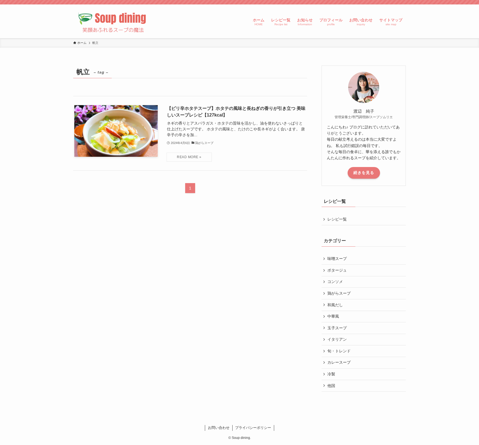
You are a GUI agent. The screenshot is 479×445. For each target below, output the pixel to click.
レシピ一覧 (337, 219)
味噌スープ (337, 258)
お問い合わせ (219, 428)
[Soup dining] (113, 21)
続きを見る (363, 172)
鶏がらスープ (339, 293)
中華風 (333, 316)
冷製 (331, 374)
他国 (331, 385)
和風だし (335, 305)
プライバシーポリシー (253, 428)
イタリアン (337, 339)
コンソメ (335, 281)
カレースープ (339, 362)
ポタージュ (337, 270)
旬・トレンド (339, 351)
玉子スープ (337, 328)
